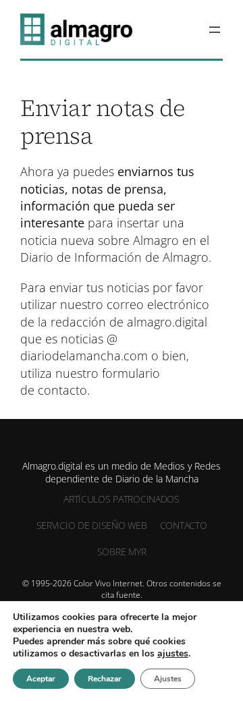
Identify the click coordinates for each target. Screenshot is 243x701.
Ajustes (168, 678)
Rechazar (105, 678)
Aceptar (40, 678)
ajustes (172, 654)
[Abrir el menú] (215, 30)
